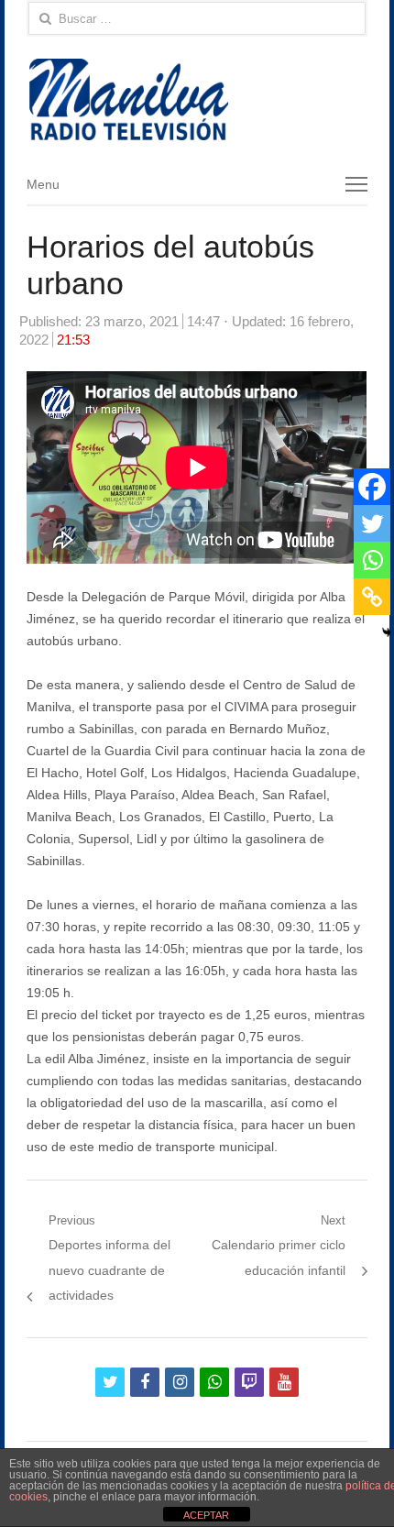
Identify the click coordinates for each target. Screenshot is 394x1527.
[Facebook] (372, 486)
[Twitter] (372, 523)
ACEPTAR (206, 1515)
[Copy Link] (372, 596)
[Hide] (386, 632)
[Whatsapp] (372, 560)
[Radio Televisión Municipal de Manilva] (197, 99)
